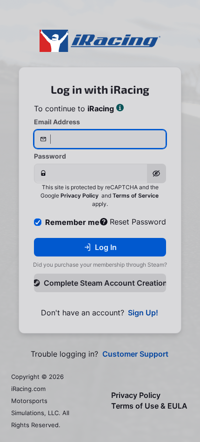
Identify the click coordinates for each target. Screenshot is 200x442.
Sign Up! (143, 312)
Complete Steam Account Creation (105, 283)
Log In (106, 247)
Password (50, 156)
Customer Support (135, 354)
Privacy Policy (79, 195)
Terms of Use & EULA (149, 406)
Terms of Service (136, 195)
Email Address (57, 122)
